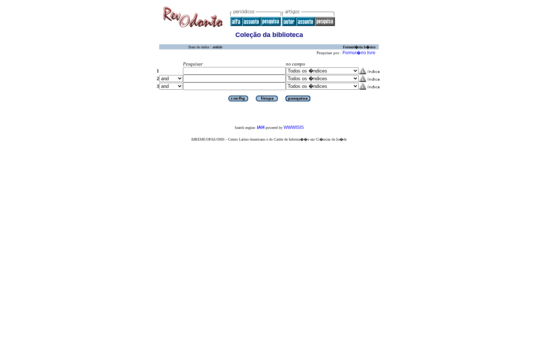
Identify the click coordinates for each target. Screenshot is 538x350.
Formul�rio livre (359, 52)
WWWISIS (294, 127)
